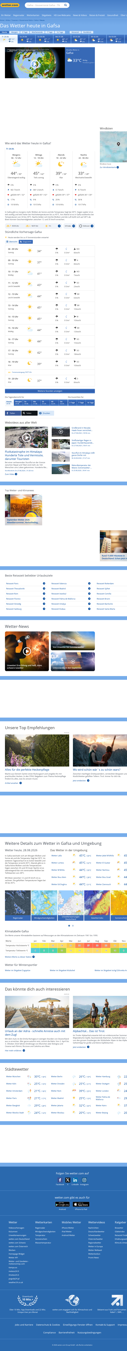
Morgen (14, 32)
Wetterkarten (43, 1222)
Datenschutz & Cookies (48, 1324)
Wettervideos (96, 1222)
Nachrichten (93, 1228)
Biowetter (119, 1228)
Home (2, 20)
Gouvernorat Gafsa (26, 20)
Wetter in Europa (95, 1246)
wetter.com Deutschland (19, 1239)
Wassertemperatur (43, 1242)
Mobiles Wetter (71, 1222)
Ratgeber (120, 1222)
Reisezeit (75, 32)
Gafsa (36, 20)
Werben (12, 1250)
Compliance (49, 1332)
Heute (4, 32)
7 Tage (49, 32)
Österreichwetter (95, 1239)
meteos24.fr (14, 1271)
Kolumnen (13, 1231)
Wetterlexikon (94, 1254)
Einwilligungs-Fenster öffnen (78, 1324)
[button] (50, 389)
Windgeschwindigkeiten (45, 1231)
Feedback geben (88, 63)
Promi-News (93, 1257)
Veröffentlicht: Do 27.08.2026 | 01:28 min (19, 471)
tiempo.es (13, 1267)
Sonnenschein (41, 1239)
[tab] (11, 242)
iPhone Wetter (68, 1228)
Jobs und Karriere (24, 1324)
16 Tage (60, 32)
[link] (6, 15)
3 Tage (25, 32)
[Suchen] (65, 5)
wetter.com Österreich (18, 1246)
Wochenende (37, 32)
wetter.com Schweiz (17, 1242)
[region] (50, 372)
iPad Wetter (67, 1231)
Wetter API (13, 1257)
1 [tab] (69, 925)
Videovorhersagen (16, 1228)
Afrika (8, 20)
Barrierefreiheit (67, 1332)
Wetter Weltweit (95, 1250)
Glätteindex (120, 1231)
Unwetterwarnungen (17, 1235)
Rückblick (87, 32)
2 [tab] (73, 925)
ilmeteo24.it (14, 1275)
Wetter (13, 1222)
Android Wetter (68, 1235)
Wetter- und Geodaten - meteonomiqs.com (19, 1262)
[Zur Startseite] (10, 5)
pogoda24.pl (14, 1278)
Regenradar (40, 1228)
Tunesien (15, 20)
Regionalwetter (94, 1242)
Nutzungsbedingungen (89, 1332)
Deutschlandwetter (96, 1231)
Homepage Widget (16, 1254)
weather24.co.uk (16, 1282)
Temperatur (40, 1235)
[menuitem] (6, 15)
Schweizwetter (94, 1235)
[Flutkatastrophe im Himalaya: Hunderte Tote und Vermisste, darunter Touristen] (26, 437)
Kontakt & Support (105, 1324)
